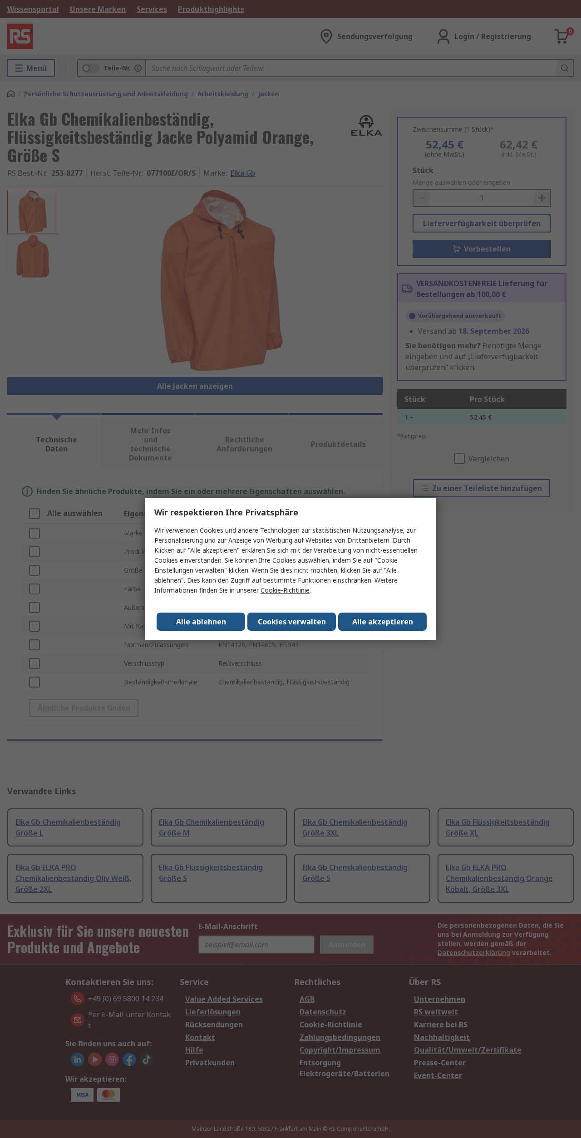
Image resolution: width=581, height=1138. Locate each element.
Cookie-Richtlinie (285, 590)
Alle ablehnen (201, 622)
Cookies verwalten (292, 622)
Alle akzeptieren (382, 622)
